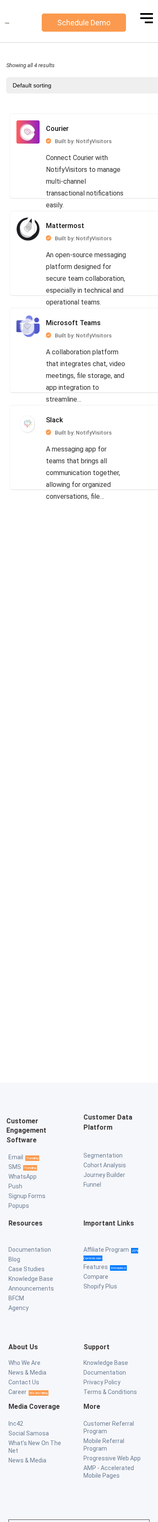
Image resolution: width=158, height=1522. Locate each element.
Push (15, 1186)
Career (17, 1392)
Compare (95, 1276)
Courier (79, 134)
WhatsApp (22, 1176)
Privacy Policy (102, 1382)
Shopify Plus (100, 1286)
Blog (14, 1259)
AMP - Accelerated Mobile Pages (108, 1472)
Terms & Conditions (110, 1392)
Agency (18, 1308)
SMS (14, 1166)
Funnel (92, 1184)
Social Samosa (28, 1433)
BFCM (16, 1298)
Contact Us (23, 1382)
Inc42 (15, 1423)
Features (95, 1267)
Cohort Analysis (104, 1165)
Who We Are (24, 1362)
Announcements (31, 1288)
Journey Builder (104, 1174)
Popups (18, 1205)
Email (15, 1157)
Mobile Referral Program (103, 1445)
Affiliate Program (106, 1249)
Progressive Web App (112, 1458)
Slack (79, 229)
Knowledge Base (30, 1278)
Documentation (29, 1249)
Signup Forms (27, 1196)
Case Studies (26, 1269)
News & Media (27, 1372)
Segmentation (103, 1155)
